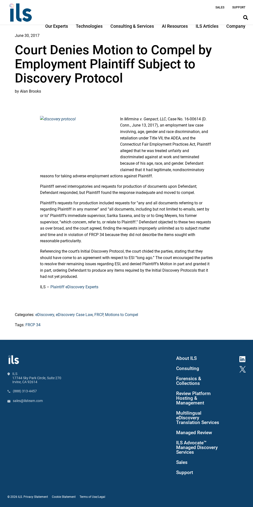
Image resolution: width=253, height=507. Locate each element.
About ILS (186, 358)
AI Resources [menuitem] (175, 26)
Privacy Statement (35, 497)
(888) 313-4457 (25, 391)
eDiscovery (44, 314)
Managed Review (194, 432)
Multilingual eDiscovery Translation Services (197, 417)
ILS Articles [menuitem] (207, 26)
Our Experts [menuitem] (56, 26)
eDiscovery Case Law (74, 314)
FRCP (98, 314)
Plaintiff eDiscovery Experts (74, 287)
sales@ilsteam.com (28, 401)
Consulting (187, 368)
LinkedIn (244, 358)
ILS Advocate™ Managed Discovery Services (197, 447)
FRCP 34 (33, 324)
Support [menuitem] (238, 7)
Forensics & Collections (188, 381)
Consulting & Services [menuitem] (132, 26)
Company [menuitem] (235, 26)
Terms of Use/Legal (92, 497)
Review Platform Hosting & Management (193, 398)
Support (184, 472)
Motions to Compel (121, 314)
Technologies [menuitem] (89, 26)
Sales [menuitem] (219, 7)
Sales (182, 462)
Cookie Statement (64, 497)
